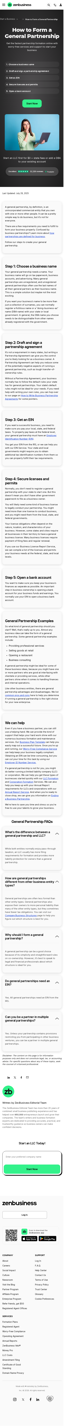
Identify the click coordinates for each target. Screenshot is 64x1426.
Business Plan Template (32, 742)
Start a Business (7, 19)
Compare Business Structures (21, 915)
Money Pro (7, 1351)
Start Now (32, 103)
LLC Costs (7, 1355)
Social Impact (9, 1271)
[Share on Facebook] (22, 1078)
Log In (25, 1215)
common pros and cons (17, 695)
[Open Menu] (3, 4)
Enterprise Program (11, 1299)
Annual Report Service (17, 792)
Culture (5, 1275)
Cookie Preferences (44, 1299)
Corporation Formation (21, 782)
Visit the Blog (8, 1285)
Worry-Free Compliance (13, 1332)
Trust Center (41, 1290)
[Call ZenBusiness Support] (55, 5)
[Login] (61, 5)
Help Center (41, 1271)
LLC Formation (50, 778)
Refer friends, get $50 (13, 1304)
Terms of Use (41, 1280)
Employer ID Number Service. (20, 763)
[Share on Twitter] (16, 1078)
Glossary (39, 1294)
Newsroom (7, 1280)
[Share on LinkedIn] (10, 1078)
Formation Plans (10, 1322)
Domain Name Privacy (13, 1373)
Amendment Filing (11, 1360)
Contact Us (40, 1275)
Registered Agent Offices (14, 1309)
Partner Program (10, 1290)
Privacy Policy (42, 1285)
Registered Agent (10, 1327)
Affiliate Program (10, 1294)
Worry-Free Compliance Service (40, 749)
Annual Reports (9, 1341)
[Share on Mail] (28, 1078)
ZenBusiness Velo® (11, 1346)
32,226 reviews (36, 171)
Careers (6, 1266)
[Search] (49, 5)
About (5, 1261)
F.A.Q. (38, 1266)
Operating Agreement (13, 1336)
